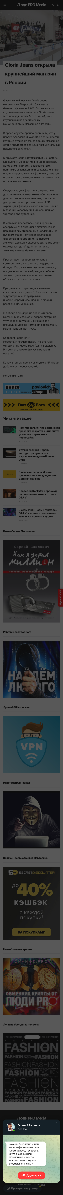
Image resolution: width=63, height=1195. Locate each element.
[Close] (58, 4)
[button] (56, 1122)
